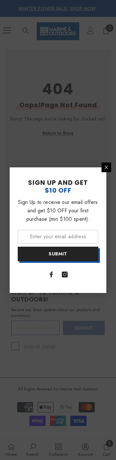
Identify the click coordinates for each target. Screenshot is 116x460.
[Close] (106, 167)
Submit (58, 254)
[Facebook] (51, 274)
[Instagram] (65, 274)
